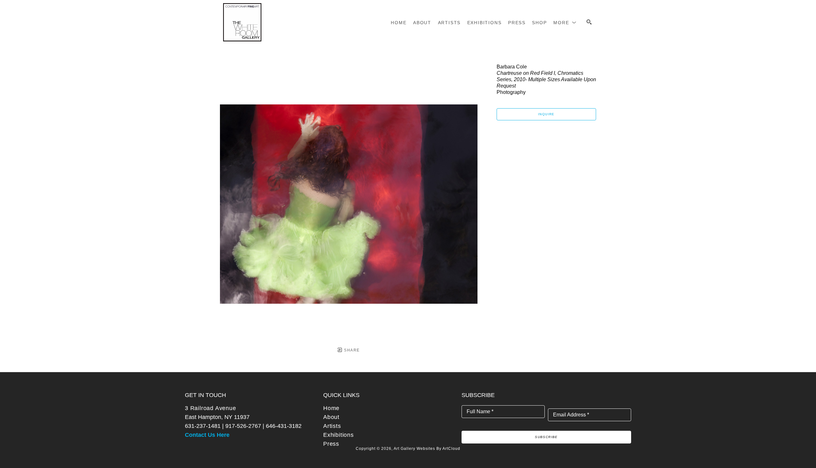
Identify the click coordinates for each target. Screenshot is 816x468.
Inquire (546, 114)
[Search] (589, 22)
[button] (565, 22)
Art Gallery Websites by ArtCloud (427, 448)
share (351, 350)
